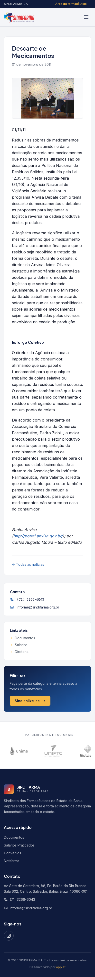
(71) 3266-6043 (30, 599)
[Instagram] (9, 936)
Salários (21, 645)
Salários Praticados (19, 845)
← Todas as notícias (28, 564)
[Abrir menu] (86, 17)
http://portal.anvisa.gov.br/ (38, 535)
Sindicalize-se (27, 701)
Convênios (12, 853)
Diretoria (21, 652)
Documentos (25, 638)
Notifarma (11, 861)
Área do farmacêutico (71, 4)
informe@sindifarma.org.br (38, 607)
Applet (61, 967)
